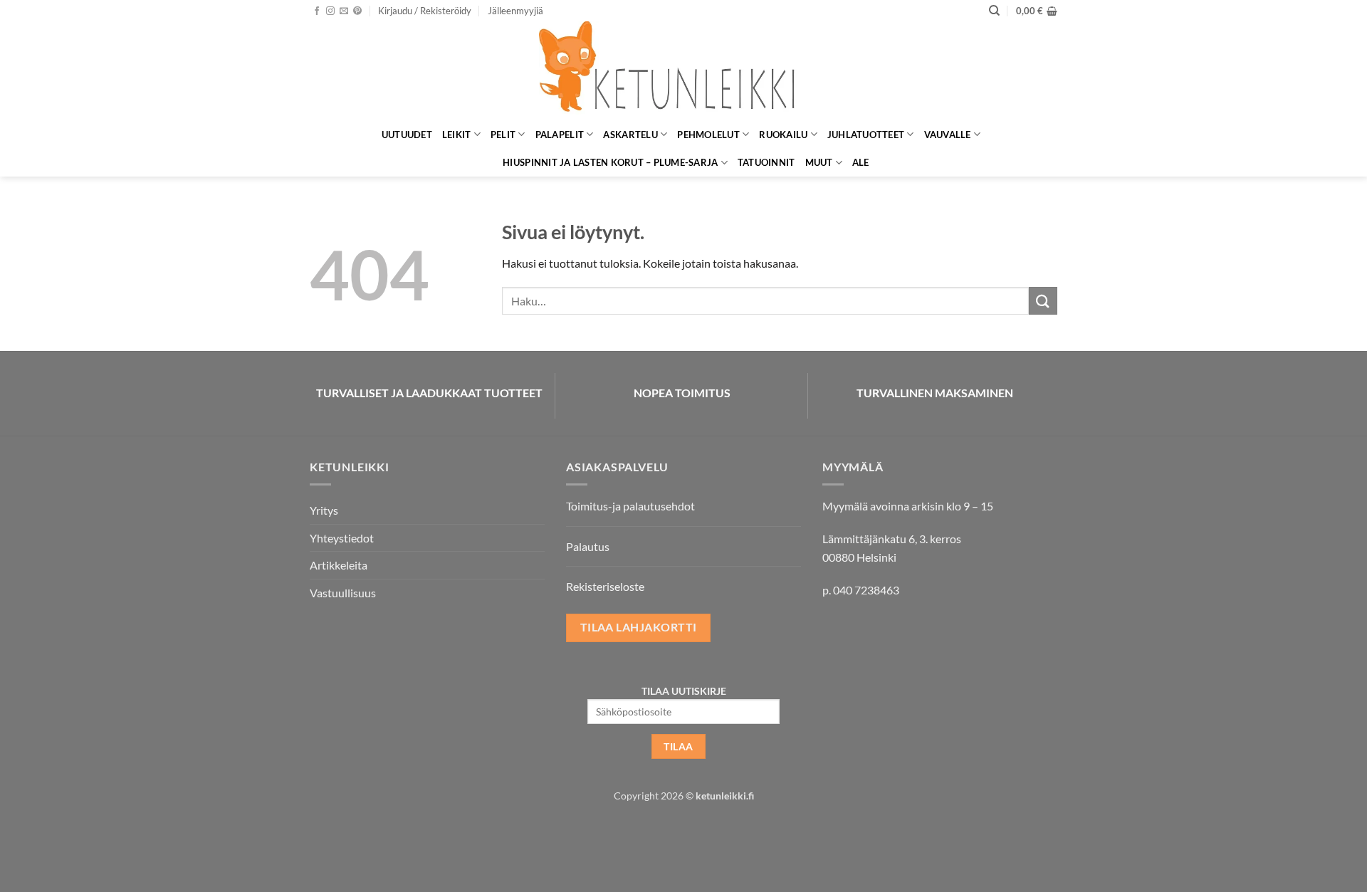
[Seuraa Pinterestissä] (357, 11)
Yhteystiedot (342, 538)
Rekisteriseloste (605, 586)
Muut (819, 162)
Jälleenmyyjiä (515, 10)
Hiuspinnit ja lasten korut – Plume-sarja (610, 162)
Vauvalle (947, 134)
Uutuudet (407, 134)
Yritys (324, 510)
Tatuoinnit (766, 162)
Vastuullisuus (343, 592)
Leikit (456, 134)
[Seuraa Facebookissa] (317, 11)
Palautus (587, 546)
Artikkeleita (338, 565)
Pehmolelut (708, 134)
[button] (424, 10)
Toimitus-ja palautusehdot (630, 506)
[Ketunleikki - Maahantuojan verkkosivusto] (683, 70)
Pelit (503, 134)
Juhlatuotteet (865, 134)
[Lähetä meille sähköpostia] (344, 11)
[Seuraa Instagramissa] (330, 11)
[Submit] (1043, 301)
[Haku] (994, 11)
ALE (860, 162)
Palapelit (559, 134)
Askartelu (630, 134)
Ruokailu (783, 134)
